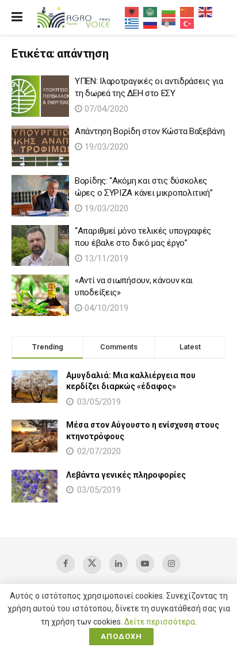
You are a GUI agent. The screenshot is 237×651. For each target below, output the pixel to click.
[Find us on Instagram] (171, 563)
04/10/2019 (105, 308)
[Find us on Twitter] (92, 564)
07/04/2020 (105, 109)
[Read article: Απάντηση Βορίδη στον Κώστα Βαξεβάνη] (40, 146)
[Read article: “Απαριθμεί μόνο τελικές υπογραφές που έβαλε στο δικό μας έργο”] (40, 246)
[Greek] (132, 23)
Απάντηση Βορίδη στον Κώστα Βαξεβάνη (150, 131)
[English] (205, 11)
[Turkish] (187, 23)
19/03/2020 (105, 147)
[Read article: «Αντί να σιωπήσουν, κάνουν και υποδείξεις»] (40, 295)
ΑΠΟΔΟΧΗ (121, 636)
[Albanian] (132, 11)
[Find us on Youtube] (145, 563)
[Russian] (150, 23)
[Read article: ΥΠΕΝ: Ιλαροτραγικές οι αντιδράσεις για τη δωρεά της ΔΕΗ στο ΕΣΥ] (40, 96)
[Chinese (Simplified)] (187, 11)
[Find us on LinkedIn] (118, 563)
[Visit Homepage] (73, 17)
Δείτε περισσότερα (159, 621)
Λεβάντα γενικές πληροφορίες (126, 474)
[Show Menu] (17, 17)
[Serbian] (169, 23)
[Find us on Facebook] (65, 563)
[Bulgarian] (169, 11)
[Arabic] (150, 11)
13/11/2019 (105, 258)
